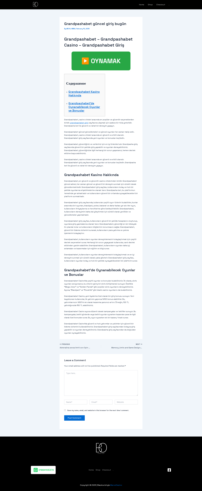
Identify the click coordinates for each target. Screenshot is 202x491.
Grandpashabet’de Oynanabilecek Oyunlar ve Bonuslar (84, 106)
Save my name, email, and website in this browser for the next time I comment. (98, 410)
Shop (150, 4)
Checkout (160, 4)
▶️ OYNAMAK (101, 61)
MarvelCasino (116, 485)
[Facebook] (169, 470)
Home (141, 4)
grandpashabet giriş (79, 123)
